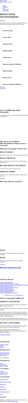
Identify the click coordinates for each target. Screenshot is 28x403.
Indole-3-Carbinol (4, 366)
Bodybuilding (3, 389)
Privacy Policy (3, 355)
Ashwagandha (3, 364)
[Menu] (0, 3)
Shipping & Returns (4, 352)
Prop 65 (2, 346)
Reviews (2, 347)
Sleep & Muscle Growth (5, 382)
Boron (1, 363)
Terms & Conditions (4, 354)
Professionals (3, 384)
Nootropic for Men (4, 379)
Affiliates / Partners (4, 344)
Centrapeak (18, 295)
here (8, 357)
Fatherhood (2, 387)
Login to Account (4, 372)
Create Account (3, 374)
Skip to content (3, 0)
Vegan (1, 394)
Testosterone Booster (4, 391)
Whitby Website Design (12, 401)
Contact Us (2, 371)
